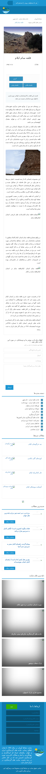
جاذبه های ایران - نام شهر (30, 400)
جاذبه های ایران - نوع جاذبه (30, 403)
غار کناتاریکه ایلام (35, 473)
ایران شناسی (34, 429)
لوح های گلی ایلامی (35, 458)
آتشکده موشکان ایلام (34, 487)
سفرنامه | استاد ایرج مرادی (30, 420)
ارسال (9, 387)
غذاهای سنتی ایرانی (32, 423)
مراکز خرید (35, 411)
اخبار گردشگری (34, 414)
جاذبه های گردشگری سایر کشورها (28, 417)
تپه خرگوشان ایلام (35, 444)
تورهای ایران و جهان (32, 406)
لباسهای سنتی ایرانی (32, 426)
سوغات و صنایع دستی (32, 409)
